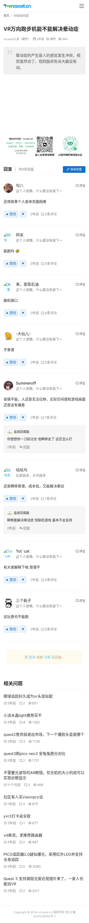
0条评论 (51, 214)
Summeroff (26, 383)
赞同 (12, 214)
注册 (47, 657)
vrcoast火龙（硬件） (17, 39)
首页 (6, 15)
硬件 (53, 39)
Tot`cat (22, 551)
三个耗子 (23, 600)
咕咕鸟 (21, 470)
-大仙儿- (23, 333)
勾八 (19, 185)
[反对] (23, 214)
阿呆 (19, 234)
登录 (32, 657)
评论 (82, 185)
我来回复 (76, 169)
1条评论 (50, 417)
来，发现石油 (27, 284)
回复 (26, 447)
